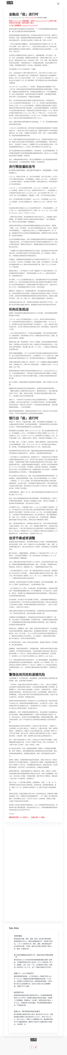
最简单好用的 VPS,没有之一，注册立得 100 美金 (27, 817)
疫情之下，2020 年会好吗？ (24, 973)
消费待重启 (18, 936)
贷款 (35, 17)
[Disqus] (33, 853)
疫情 (26, 17)
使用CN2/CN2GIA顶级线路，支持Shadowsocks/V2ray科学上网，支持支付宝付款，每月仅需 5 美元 (33, 22)
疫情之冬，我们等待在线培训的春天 (27, 1011)
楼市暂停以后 (19, 992)
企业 (29, 17)
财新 (32, 17)
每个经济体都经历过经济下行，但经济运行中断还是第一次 (33, 956)
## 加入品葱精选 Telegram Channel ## (23, 25)
